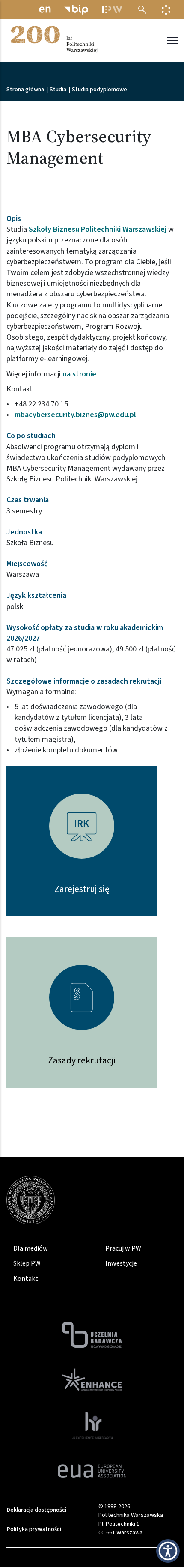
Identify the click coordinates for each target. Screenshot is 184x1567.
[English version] (45, 9)
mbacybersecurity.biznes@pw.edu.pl (75, 414)
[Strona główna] (53, 40)
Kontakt (25, 1278)
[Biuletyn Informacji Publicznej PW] (76, 9)
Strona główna (25, 89)
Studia (58, 89)
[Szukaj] (142, 9)
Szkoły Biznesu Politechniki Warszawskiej (97, 229)
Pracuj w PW (123, 1248)
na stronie (79, 374)
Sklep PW (27, 1263)
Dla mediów (30, 1248)
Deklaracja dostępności (36, 1509)
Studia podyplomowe (99, 89)
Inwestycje (121, 1263)
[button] (168, 1551)
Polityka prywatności (33, 1529)
